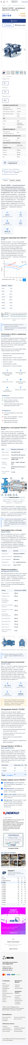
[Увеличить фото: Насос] (14, 49)
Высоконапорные (19, 988)
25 (21, 898)
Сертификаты (5, 986)
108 (18, 895)
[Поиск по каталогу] (7, 1)
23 (21, 878)
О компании (6, 980)
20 (25, 900)
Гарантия (4, 998)
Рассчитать (16, 172)
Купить (15, 21)
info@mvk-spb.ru (14, 2)
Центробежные (7, 1014)
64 (21, 884)
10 (25, 878)
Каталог (4, 983)
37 (21, 896)
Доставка (18, 180)
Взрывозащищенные (7, 1029)
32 (21, 887)
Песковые (17, 997)
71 (21, 891)
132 (18, 878)
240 (18, 898)
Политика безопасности (7, 993)
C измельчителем (6, 1028)
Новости (4, 999)
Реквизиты (4, 990)
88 (21, 889)
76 (21, 882)
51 (21, 886)
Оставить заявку (21, 25)
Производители (5, 988)
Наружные (17, 986)
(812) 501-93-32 (14, 1)
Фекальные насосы (8, 1023)
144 (18, 896)
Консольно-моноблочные (19, 1017)
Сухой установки (6, 1031)
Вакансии (4, 994)
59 (21, 895)
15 (25, 889)
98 (21, 900)
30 (18, 889)
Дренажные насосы (18, 981)
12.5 (25, 882)
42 (18, 884)
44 (21, 893)
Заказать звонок (24, 1)
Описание (6, 180)
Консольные (5, 1018)
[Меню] (1, 2)
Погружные (17, 985)
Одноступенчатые (18, 1018)
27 (18, 882)
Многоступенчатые (6, 1017)
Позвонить (8, 25)
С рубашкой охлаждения (19, 1028)
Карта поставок (5, 985)
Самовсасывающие (18, 1031)
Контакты (4, 1001)
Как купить (12, 180)
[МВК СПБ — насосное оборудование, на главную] (4, 2)
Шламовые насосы (18, 992)
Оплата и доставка (6, 996)
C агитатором (18, 995)
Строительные (18, 998)
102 (18, 886)
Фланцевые (5, 1020)
